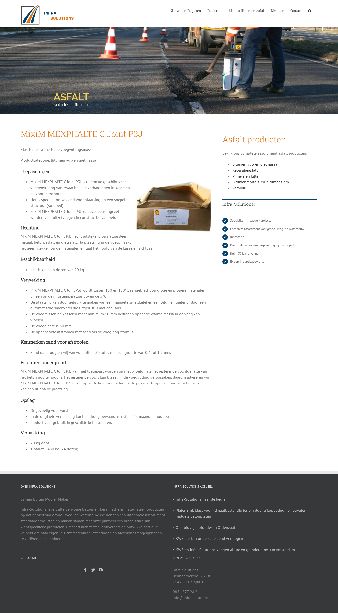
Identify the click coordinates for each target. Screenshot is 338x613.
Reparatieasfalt (245, 170)
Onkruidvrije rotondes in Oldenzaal (205, 527)
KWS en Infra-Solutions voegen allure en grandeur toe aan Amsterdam (235, 549)
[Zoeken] (309, 10)
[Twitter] (93, 570)
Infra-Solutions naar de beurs (200, 499)
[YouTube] (101, 570)
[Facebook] (85, 570)
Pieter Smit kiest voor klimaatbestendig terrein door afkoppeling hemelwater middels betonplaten (240, 513)
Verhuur (238, 187)
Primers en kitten (246, 176)
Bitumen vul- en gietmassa (254, 164)
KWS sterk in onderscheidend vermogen (209, 538)
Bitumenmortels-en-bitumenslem (260, 181)
